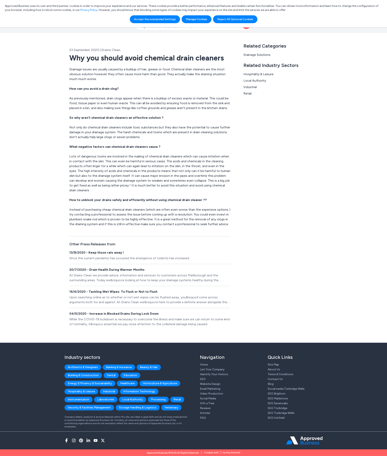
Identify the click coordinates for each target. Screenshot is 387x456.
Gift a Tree (207, 403)
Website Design (210, 384)
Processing (158, 399)
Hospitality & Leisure (258, 74)
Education (130, 375)
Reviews (205, 408)
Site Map (273, 364)
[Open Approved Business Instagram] (74, 440)
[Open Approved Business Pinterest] (81, 440)
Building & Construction (83, 375)
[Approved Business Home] (304, 440)
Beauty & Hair (149, 367)
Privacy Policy (89, 10)
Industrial (250, 87)
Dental (111, 375)
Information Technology (139, 391)
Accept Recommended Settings (155, 19)
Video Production (211, 393)
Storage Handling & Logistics (137, 407)
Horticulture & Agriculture (160, 383)
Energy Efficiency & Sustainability (90, 383)
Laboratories (105, 399)
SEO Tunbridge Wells (281, 413)
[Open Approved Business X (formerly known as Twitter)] (103, 440)
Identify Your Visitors (214, 374)
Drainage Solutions (256, 55)
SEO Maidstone (278, 398)
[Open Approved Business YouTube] (96, 440)
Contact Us (275, 379)
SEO (203, 379)
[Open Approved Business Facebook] (66, 440)
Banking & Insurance (119, 367)
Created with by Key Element (222, 452)
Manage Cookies (196, 19)
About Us (274, 369)
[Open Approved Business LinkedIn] (88, 440)
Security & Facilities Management (89, 407)
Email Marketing (210, 388)
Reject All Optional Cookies (235, 19)
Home (204, 364)
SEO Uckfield (276, 418)
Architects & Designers (83, 367)
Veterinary (171, 407)
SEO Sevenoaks (278, 403)
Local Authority (254, 80)
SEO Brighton (276, 393)
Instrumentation (78, 399)
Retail (247, 93)
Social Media (208, 398)
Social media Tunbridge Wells (286, 388)
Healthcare (127, 383)
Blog (271, 384)
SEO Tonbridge (277, 408)
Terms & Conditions (280, 374)
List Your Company (212, 369)
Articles (205, 413)
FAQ (203, 418)
